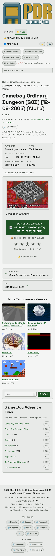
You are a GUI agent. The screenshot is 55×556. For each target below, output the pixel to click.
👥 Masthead (11, 44)
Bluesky (12, 522)
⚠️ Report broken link (27, 256)
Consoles (11, 52)
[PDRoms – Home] (27, 13)
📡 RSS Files (18, 550)
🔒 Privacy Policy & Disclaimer (21, 38)
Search (44, 394)
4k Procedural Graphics (15, 462)
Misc (9, 63)
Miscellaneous (11, 467)
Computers (11, 57)
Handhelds (33, 52)
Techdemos (35, 82)
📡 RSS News (18, 544)
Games (8, 434)
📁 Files (21, 32)
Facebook (41, 522)
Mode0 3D (7, 352)
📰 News (8, 32)
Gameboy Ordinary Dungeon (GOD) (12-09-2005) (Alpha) (26, 102)
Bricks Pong (33, 352)
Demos (8, 440)
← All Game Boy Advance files (18, 173)
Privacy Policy (18, 510)
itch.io (27, 528)
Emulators (9, 445)
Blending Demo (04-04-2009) (37, 324)
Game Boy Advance (18, 82)
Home (5, 82)
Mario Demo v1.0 (10, 379)
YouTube (32, 533)
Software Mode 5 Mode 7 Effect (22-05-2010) (13, 324)
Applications (10, 456)
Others (30, 57)
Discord (26, 522)
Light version (42, 510)
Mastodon (42, 528)
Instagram (13, 528)
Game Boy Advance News (17, 423)
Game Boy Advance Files (16, 429)
